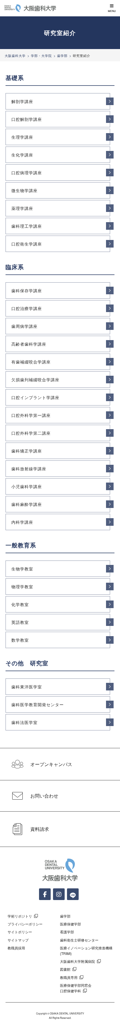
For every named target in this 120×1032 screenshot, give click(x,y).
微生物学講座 (24, 190)
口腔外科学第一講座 (31, 415)
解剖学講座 (22, 101)
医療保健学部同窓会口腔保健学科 (75, 988)
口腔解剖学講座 (26, 119)
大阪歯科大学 (15, 55)
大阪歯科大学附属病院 (77, 961)
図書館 (65, 969)
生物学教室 (22, 569)
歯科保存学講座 (26, 290)
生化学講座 (22, 155)
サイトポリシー (20, 931)
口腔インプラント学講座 (35, 397)
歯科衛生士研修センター (79, 939)
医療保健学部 (70, 923)
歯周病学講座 (24, 326)
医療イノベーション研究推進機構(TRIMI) (86, 950)
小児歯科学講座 (26, 486)
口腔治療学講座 (26, 308)
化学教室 (20, 604)
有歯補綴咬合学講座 (31, 362)
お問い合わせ (44, 795)
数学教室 (20, 640)
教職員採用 (16, 947)
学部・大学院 (41, 55)
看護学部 (67, 931)
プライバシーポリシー (25, 923)
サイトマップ (18, 939)
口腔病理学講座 (26, 172)
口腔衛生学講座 (26, 244)
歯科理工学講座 (26, 226)
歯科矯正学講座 (26, 451)
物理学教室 (22, 586)
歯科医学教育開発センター (37, 704)
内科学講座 (22, 522)
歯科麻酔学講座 (26, 504)
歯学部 (62, 55)
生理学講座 (22, 137)
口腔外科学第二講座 (31, 433)
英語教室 (20, 622)
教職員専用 (68, 977)
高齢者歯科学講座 (28, 344)
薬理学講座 (22, 208)
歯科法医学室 (24, 722)
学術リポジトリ (20, 915)
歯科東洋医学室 (26, 687)
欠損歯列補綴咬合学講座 (35, 379)
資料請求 (39, 829)
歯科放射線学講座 (28, 468)
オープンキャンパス (51, 764)
